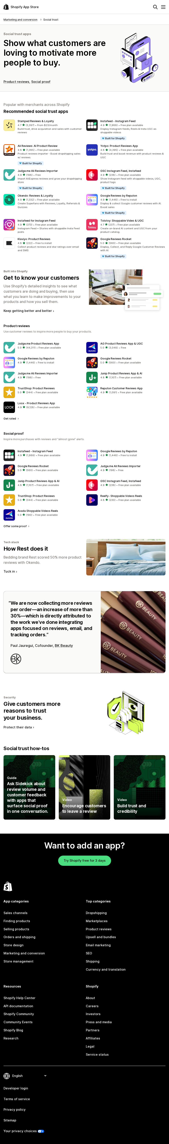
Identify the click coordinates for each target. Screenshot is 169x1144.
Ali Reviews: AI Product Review (37, 146)
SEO (89, 953)
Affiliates (93, 1038)
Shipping (92, 961)
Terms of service (17, 1099)
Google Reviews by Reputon (118, 195)
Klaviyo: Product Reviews (34, 239)
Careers (92, 1006)
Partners (92, 1030)
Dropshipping (96, 913)
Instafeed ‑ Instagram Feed (118, 121)
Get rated (10, 418)
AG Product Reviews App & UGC (121, 343)
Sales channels (16, 913)
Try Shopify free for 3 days (85, 860)
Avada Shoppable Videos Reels (38, 510)
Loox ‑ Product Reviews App (36, 403)
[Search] (155, 7)
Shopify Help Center (19, 998)
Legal (90, 1046)
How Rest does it (26, 548)
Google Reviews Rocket (115, 239)
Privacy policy (15, 1109)
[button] (43, 126)
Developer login (16, 1088)
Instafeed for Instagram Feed (36, 220)
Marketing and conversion (24, 953)
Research (11, 1038)
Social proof (40, 82)
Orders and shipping (19, 937)
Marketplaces (97, 921)
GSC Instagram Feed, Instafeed (120, 171)
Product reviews (16, 82)
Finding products (17, 921)
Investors (93, 1014)
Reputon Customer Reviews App (121, 388)
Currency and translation (106, 969)
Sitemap (10, 1120)
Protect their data (18, 727)
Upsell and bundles (101, 937)
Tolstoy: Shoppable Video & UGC (122, 220)
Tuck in (9, 571)
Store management (18, 961)
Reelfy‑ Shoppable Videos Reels (121, 496)
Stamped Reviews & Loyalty (36, 121)
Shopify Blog (13, 1030)
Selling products (16, 929)
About (90, 998)
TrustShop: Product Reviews (36, 388)
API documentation (18, 1006)
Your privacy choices (20, 1131)
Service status (97, 1054)
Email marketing (98, 945)
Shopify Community (19, 1014)
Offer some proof (15, 526)
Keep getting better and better (28, 311)
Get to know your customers (41, 277)
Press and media (99, 1022)
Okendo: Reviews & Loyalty (35, 195)
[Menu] (163, 7)
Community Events (18, 1022)
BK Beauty (64, 645)
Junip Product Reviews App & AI (121, 373)
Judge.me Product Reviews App (38, 343)
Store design (14, 945)
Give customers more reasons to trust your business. (32, 710)
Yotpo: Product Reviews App (119, 146)
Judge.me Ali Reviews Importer (38, 171)
